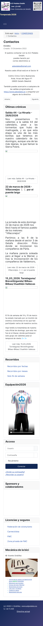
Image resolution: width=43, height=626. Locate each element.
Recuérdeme (13, 461)
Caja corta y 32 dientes (15, 588)
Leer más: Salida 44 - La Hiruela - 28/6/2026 (21, 179)
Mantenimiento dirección (15, 592)
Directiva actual (23, 611)
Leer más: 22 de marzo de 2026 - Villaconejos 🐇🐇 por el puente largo (21, 270)
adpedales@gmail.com (21, 66)
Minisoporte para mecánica (16, 583)
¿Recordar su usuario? (14, 474)
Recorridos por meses (17, 371)
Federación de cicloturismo (19, 527)
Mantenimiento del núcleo (15, 586)
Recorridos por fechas (17, 366)
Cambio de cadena (14, 590)
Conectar (21, 466)
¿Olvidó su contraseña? (15, 472)
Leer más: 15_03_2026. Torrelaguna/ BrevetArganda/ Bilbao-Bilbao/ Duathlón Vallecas (21, 346)
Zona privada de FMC (17, 541)
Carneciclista (13, 531)
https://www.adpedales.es (14, 92)
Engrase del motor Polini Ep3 (16, 585)
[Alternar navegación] (5, 24)
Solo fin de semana (16, 376)
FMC (9, 536)
